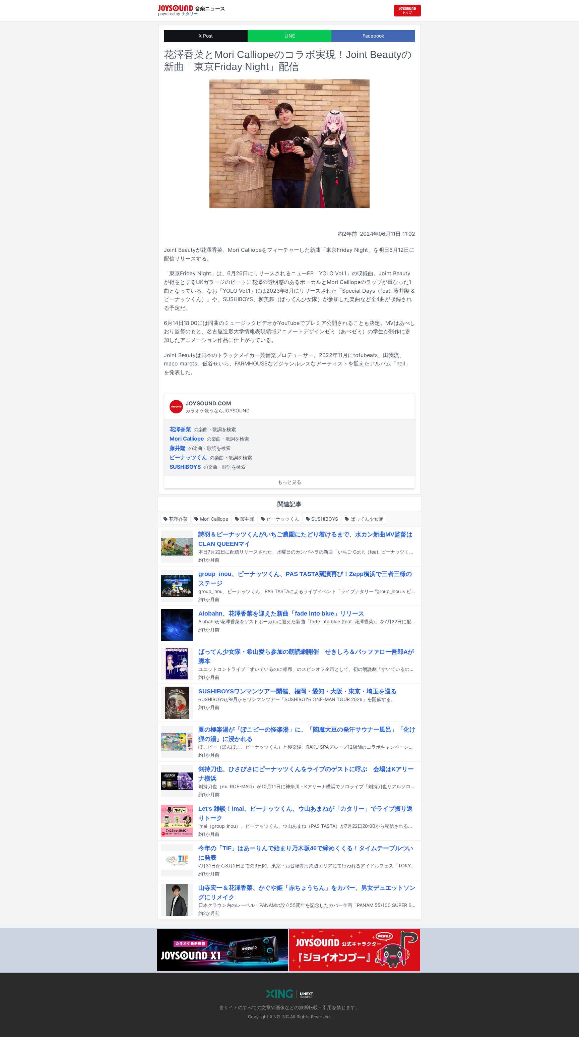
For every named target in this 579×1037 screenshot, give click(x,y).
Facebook (373, 36)
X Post (206, 36)
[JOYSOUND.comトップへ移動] (407, 10)
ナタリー (190, 13)
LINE (289, 36)
